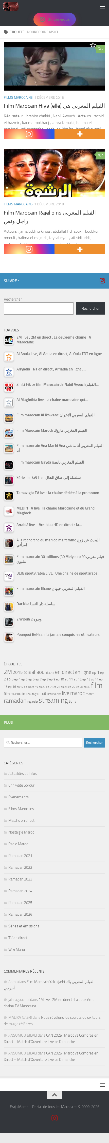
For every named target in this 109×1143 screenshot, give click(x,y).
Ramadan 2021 (20, 855)
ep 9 (52, 679)
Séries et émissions (23, 926)
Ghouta (30, 694)
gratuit (40, 693)
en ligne (83, 672)
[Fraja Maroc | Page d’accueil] (13, 6)
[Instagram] (29, 134)
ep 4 (17, 679)
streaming (53, 700)
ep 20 (42, 687)
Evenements (18, 797)
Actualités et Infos (22, 773)
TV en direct (17, 938)
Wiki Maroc (17, 949)
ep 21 (49, 687)
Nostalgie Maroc (21, 832)
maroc (77, 693)
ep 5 (24, 679)
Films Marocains (18, 97)
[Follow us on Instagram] (102, 281)
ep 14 (94, 679)
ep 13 (86, 679)
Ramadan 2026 (20, 914)
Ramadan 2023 (20, 879)
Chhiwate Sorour (21, 785)
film (96, 685)
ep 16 (12, 687)
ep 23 (64, 687)
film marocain (14, 693)
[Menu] (102, 6)
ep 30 (87, 687)
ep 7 (38, 679)
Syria (72, 701)
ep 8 (45, 679)
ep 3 (10, 679)
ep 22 (56, 687)
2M (8, 671)
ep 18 (27, 687)
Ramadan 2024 (20, 891)
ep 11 (69, 679)
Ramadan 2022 (20, 867)
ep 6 (31, 679)
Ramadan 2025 (20, 902)
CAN (51, 673)
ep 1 (95, 672)
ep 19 (34, 687)
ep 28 (79, 687)
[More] (80, 134)
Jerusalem (54, 694)
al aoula (39, 672)
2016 (27, 673)
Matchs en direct (21, 820)
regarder (32, 701)
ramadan (15, 700)
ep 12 (78, 679)
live (65, 693)
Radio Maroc (18, 844)
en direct (64, 672)
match (90, 694)
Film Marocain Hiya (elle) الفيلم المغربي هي (54, 106)
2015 (18, 672)
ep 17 (20, 687)
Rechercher (13, 299)
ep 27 (72, 687)
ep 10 (60, 679)
